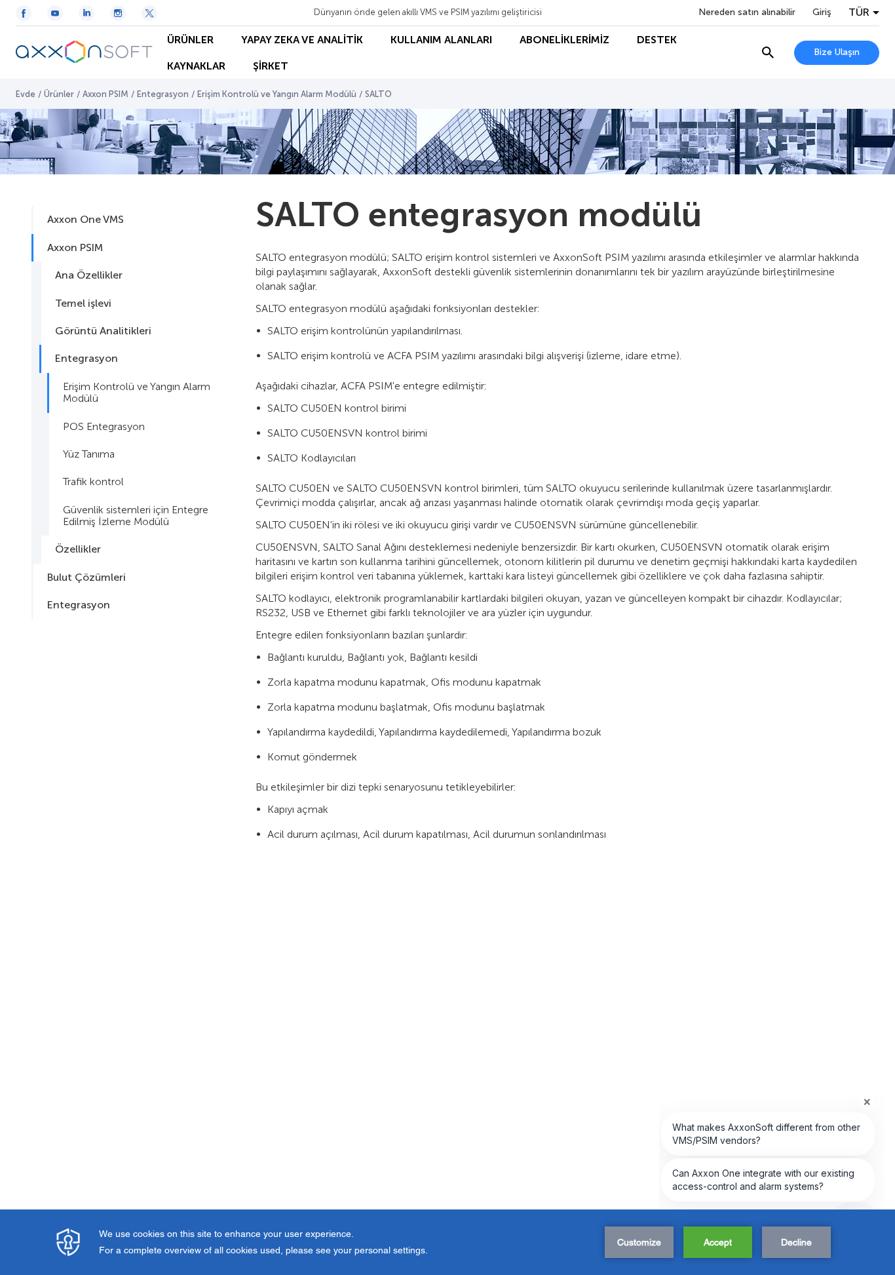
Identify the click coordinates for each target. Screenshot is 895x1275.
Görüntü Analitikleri (103, 330)
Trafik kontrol (93, 481)
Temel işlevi (83, 303)
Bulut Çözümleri (86, 577)
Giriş (821, 12)
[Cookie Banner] (447, 1242)
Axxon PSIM (105, 94)
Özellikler (78, 549)
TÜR (858, 12)
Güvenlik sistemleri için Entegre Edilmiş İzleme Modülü (135, 515)
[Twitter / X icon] (149, 13)
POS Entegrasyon (104, 426)
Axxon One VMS (85, 219)
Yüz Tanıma (89, 454)
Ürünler (59, 94)
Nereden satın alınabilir (746, 12)
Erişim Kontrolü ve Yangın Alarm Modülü (276, 94)
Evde (25, 94)
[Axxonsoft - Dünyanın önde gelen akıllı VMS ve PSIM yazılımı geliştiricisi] (84, 52)
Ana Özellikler (89, 275)
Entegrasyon (163, 94)
